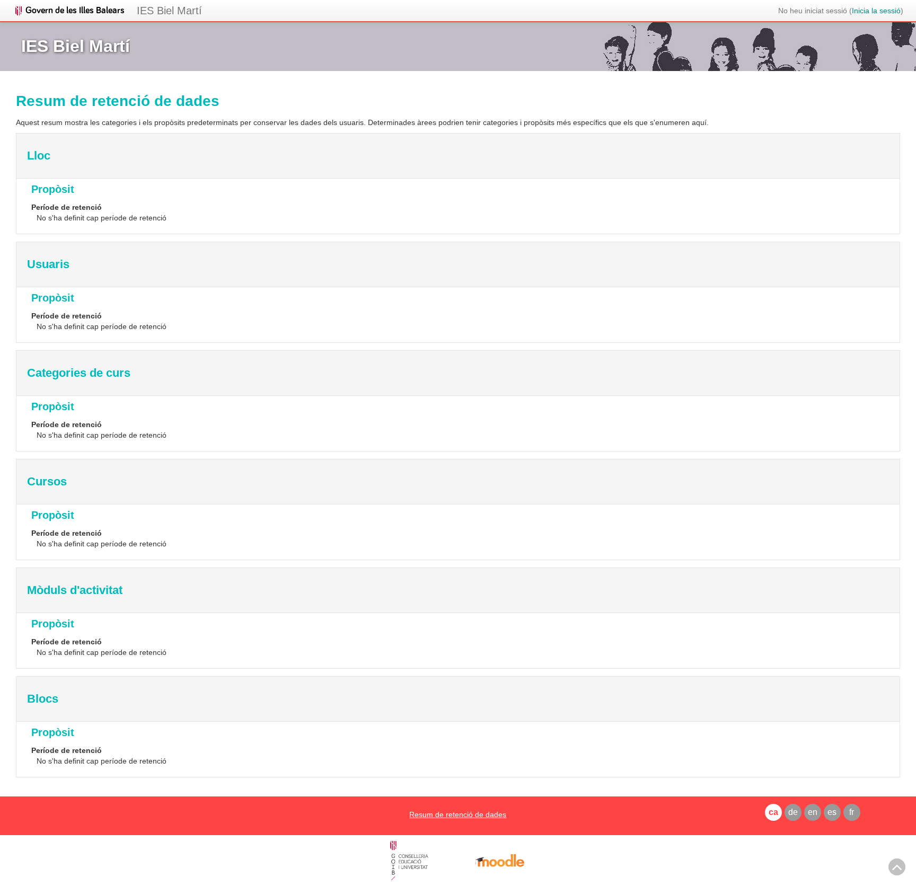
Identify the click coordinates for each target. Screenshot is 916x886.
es (831, 812)
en (812, 812)
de (793, 812)
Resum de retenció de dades (457, 814)
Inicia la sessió (876, 10)
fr (851, 812)
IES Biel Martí (169, 10)
